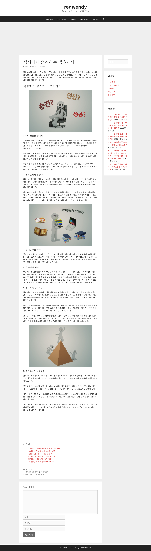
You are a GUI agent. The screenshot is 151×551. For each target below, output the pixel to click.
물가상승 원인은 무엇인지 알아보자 (36, 472)
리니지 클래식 (62, 19)
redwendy (75, 7)
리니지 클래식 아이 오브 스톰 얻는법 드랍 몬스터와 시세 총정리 (117, 125)
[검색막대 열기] (104, 19)
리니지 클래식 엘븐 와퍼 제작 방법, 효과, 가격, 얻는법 (117, 167)
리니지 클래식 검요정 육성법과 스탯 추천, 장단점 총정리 (117, 117)
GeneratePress (85, 548)
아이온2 (73, 19)
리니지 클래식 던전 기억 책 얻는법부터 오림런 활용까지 (117, 136)
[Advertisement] (75, 37)
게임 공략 (49, 19)
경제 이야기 (29, 470)
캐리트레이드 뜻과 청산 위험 (34, 474)
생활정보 (96, 19)
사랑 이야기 (84, 19)
